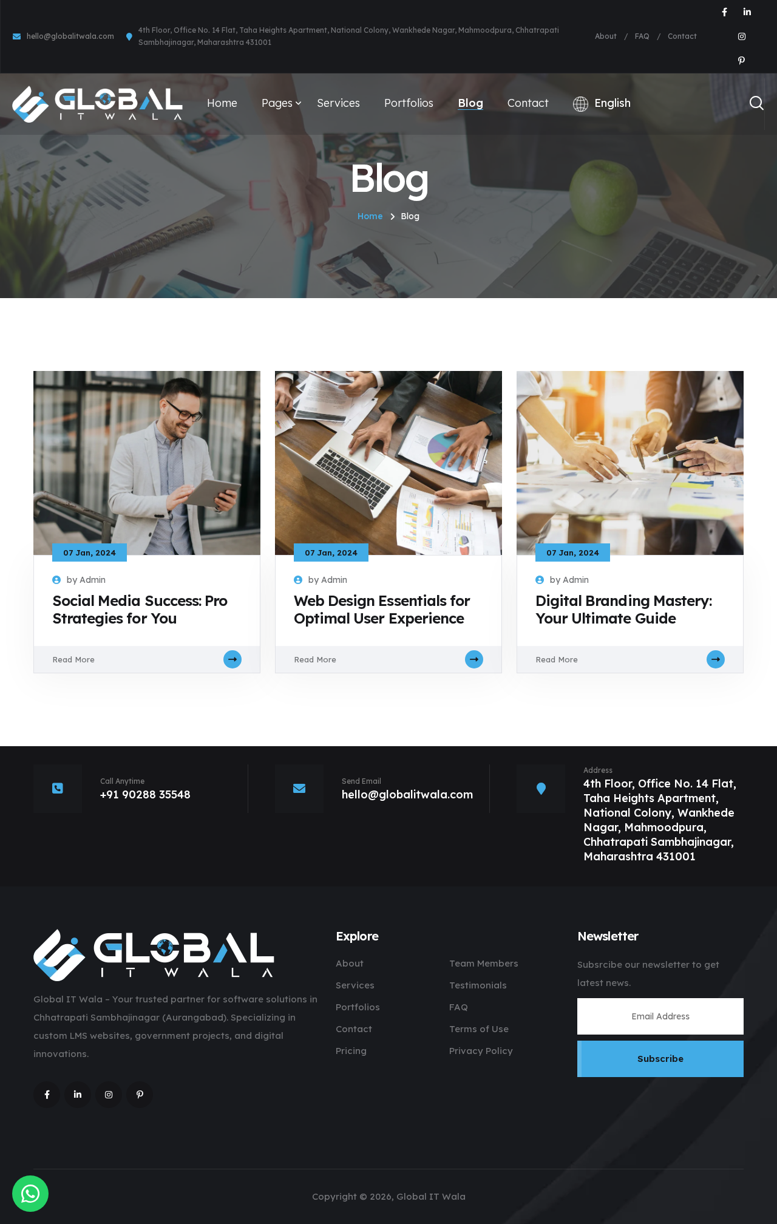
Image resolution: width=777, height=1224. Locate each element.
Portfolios (408, 103)
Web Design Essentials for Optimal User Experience (382, 609)
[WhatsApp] (30, 1193)
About (606, 36)
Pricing (351, 1050)
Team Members (483, 963)
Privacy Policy (481, 1050)
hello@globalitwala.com (70, 36)
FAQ (642, 36)
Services (338, 103)
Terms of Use (479, 1029)
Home (222, 103)
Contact (682, 36)
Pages (277, 103)
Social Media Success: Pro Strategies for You (139, 609)
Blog (470, 103)
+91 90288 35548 (145, 794)
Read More (73, 659)
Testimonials (478, 985)
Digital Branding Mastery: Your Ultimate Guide (623, 609)
